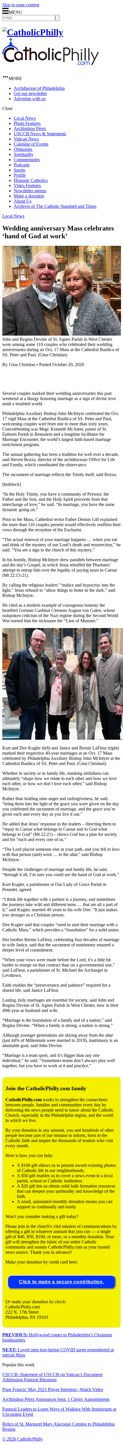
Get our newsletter (30, 93)
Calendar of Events (31, 144)
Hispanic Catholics (31, 180)
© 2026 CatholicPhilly (22, 1439)
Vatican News (26, 138)
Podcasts (21, 164)
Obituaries (23, 149)
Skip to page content (20, 4)
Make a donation (29, 195)
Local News (25, 118)
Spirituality (23, 154)
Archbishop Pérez (30, 128)
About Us (22, 201)
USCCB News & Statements (40, 133)
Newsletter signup (30, 190)
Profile (20, 175)
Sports (19, 170)
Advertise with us (29, 98)
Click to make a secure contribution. (61, 1281)
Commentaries (27, 159)
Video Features (27, 185)
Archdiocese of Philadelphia (39, 88)
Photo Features (27, 123)
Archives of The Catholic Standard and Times (55, 206)
